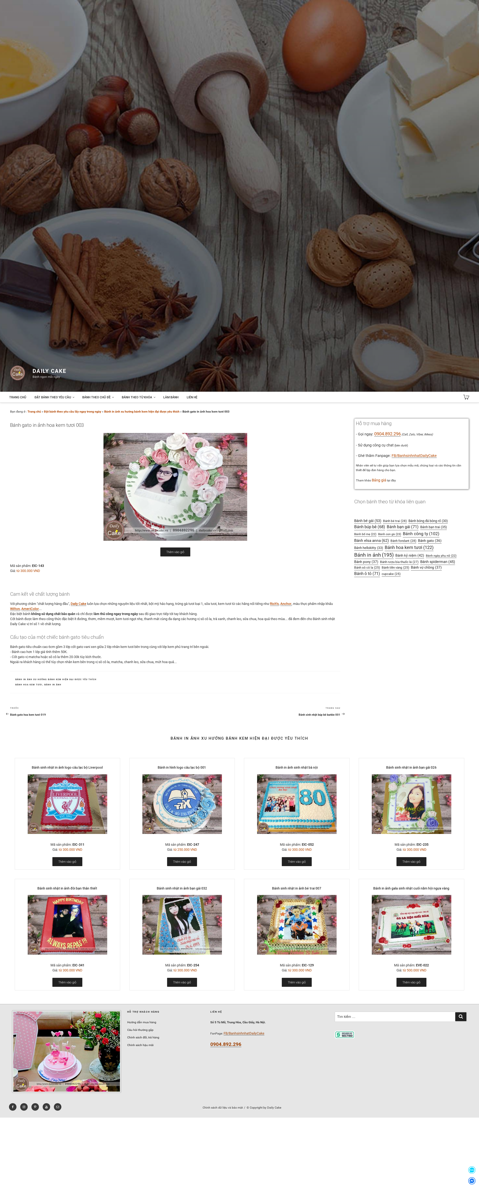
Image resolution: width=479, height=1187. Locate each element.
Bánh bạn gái (403, 526)
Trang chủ (17, 397)
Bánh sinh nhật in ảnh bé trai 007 (296, 888)
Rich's (274, 604)
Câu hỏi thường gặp (140, 1030)
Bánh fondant (403, 541)
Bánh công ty (421, 533)
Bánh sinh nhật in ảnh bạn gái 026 (411, 767)
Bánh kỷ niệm (409, 555)
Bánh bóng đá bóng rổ (428, 521)
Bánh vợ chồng (426, 567)
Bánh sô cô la (367, 567)
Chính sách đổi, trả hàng (143, 1037)
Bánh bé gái (367, 520)
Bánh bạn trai (433, 527)
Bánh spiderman (437, 562)
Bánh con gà (389, 534)
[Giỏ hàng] (466, 397)
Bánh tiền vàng (395, 567)
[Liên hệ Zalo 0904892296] (471, 1170)
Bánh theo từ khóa (137, 397)
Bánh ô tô (367, 573)
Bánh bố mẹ (365, 534)
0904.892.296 (387, 434)
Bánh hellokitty (368, 548)
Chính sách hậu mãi (140, 1045)
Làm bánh (171, 397)
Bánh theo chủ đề (96, 397)
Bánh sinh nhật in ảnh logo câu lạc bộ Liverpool (67, 767)
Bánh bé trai (395, 521)
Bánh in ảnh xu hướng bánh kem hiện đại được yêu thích (141, 411)
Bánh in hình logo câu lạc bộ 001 (182, 767)
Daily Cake (49, 371)
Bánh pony (366, 562)
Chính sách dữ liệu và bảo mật (223, 1107)
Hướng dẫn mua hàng (141, 1022)
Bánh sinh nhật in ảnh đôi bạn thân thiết (67, 888)
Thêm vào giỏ (175, 552)
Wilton (15, 609)
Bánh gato (430, 541)
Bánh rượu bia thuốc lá (399, 562)
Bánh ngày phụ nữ (441, 555)
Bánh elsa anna (371, 540)
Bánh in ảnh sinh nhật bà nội (297, 767)
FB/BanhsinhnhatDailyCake (414, 455)
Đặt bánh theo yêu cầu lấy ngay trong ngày (72, 411)
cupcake (391, 574)
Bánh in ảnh (53, 684)
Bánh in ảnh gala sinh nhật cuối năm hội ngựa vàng (411, 888)
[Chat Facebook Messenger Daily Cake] (471, 1181)
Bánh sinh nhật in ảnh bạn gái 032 (182, 888)
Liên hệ (192, 397)
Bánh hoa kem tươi (28, 684)
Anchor (286, 604)
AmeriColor (30, 609)
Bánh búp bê (369, 526)
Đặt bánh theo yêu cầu (52, 397)
